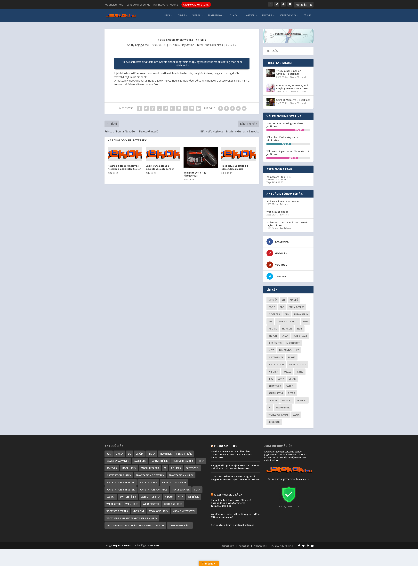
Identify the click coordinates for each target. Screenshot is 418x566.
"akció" (272, 299)
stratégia (274, 386)
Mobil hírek (129, 468)
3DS (108, 453)
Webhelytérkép (113, 4)
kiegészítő (275, 342)
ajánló (294, 299)
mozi (271, 350)
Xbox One (274, 421)
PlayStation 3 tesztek (150, 475)
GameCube (140, 460)
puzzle (287, 371)
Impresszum (227, 545)
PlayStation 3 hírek (191, 45)
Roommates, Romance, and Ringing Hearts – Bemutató (292, 87)
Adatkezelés (260, 545)
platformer (275, 357)
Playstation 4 (297, 364)
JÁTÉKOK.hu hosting (165, 4)
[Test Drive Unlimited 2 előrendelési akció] (238, 154)
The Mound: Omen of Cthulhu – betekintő (288, 72)
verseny (302, 400)
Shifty (130, 45)
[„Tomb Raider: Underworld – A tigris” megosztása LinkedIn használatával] (172, 108)
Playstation (276, 364)
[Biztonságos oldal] (289, 503)
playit (292, 357)
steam (292, 378)
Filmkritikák (184, 453)
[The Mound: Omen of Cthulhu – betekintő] (270, 73)
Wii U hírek (131, 503)
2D (283, 299)
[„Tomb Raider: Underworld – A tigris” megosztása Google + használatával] (152, 108)
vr (269, 407)
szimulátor (275, 393)
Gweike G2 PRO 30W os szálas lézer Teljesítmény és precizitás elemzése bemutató (231, 454)
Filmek (233, 15)
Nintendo (285, 350)
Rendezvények (288, 15)
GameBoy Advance (117, 460)
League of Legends (138, 4)
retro (300, 371)
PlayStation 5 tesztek (120, 489)
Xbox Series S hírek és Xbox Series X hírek (131, 518)
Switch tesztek (150, 496)
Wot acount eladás (277, 211)
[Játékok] (288, 472)
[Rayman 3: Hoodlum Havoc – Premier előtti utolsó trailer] (125, 154)
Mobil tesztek (150, 468)
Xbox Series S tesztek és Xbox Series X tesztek (135, 525)
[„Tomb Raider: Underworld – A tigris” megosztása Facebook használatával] (139, 108)
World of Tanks (278, 414)
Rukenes (284, 204)
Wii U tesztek (151, 503)
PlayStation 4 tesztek (120, 482)
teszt (291, 393)
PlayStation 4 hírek (181, 475)
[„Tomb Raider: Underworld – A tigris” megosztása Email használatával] (192, 108)
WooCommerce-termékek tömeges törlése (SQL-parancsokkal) (235, 515)
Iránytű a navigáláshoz (288, 33)
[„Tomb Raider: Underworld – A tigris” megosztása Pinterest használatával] (165, 108)
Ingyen (272, 335)
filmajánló (301, 314)
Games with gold (287, 321)
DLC (282, 307)
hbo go (272, 328)
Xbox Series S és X (180, 525)
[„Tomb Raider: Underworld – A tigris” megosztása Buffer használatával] (179, 108)
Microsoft (293, 342)
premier (273, 371)
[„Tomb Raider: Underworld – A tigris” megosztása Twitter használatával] (146, 108)
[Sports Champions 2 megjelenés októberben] (163, 154)
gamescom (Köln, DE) (278, 176)
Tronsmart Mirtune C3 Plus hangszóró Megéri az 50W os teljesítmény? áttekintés (235, 478)
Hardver (250, 15)
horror (287, 328)
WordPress (153, 545)
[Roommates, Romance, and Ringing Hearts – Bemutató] (270, 88)
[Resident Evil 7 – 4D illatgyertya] (201, 157)
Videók (196, 15)
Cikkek (181, 15)
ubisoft (287, 400)
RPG (270, 378)
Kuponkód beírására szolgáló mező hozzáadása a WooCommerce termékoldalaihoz (231, 502)
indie (300, 328)
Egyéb (139, 453)
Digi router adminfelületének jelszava (232, 525)
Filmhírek (166, 453)
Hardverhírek (159, 460)
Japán (285, 335)
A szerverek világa (228, 494)
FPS (270, 321)
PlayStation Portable (153, 489)
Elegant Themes (122, 545)
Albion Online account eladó (282, 201)
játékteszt (300, 335)
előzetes (274, 314)
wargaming (283, 407)
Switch (290, 386)
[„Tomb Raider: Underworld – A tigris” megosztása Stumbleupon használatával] (185, 108)
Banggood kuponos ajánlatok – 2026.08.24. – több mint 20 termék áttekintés (235, 467)
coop (271, 307)
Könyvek (267, 15)
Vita (180, 496)
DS (129, 453)
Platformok (215, 15)
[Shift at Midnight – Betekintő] (270, 102)
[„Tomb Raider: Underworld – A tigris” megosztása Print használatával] (198, 108)
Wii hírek (193, 496)
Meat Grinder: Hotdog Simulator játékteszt (285, 125)
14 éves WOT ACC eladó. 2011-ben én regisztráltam (287, 224)
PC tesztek (301, 77)
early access (296, 307)
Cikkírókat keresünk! (196, 4)
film (286, 314)
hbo (305, 321)
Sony (281, 378)
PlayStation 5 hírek (174, 482)
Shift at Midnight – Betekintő (293, 99)
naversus (284, 214)
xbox (296, 414)
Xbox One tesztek (184, 511)
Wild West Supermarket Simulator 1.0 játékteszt (287, 153)
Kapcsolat (244, 545)
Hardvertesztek (182, 460)
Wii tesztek (113, 503)
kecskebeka (285, 228)
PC (297, 350)
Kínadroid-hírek (225, 446)
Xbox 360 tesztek (117, 511)
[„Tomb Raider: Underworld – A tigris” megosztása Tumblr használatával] (159, 108)
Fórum (307, 15)
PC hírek (174, 45)
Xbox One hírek (158, 511)
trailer (273, 400)
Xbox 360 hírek (214, 45)
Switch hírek (128, 496)
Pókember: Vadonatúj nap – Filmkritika (282, 139)
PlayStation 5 (148, 482)
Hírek (167, 15)
